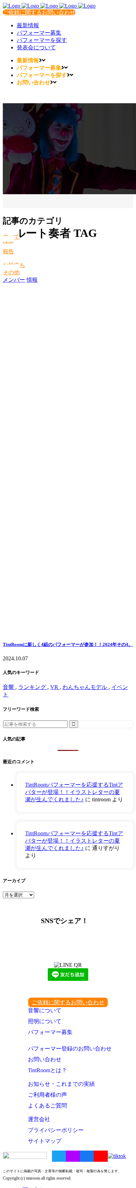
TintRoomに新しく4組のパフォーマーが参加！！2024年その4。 (68, 644)
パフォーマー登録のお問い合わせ (70, 1049)
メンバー (14, 280)
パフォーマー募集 (50, 1032)
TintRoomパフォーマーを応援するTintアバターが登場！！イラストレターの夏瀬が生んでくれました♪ (74, 792)
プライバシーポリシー (56, 1130)
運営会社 (39, 1119)
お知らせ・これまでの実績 (61, 1084)
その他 (11, 272)
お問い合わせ (44, 1059)
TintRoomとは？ (47, 1070)
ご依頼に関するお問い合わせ (39, 12)
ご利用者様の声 (47, 1095)
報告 (8, 251)
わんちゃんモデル (85, 687)
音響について (44, 1010)
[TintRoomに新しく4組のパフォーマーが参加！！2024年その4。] (68, 459)
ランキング (32, 687)
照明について (44, 1021)
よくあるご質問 (47, 1106)
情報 (32, 280)
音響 (9, 687)
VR (55, 687)
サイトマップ (44, 1141)
